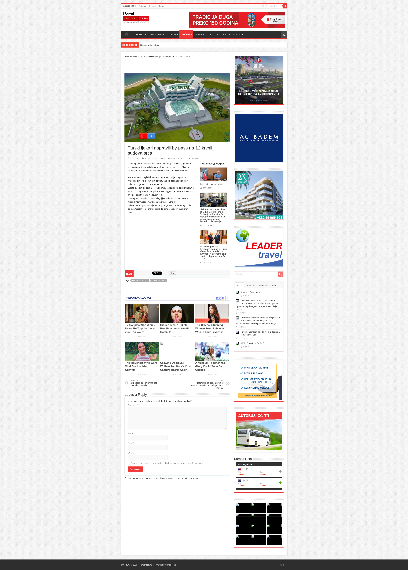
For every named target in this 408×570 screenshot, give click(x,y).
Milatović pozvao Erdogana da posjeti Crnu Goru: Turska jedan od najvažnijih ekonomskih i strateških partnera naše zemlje (213, 252)
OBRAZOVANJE (155, 35)
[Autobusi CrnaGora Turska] (259, 430)
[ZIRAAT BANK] (237, 19)
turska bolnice (159, 280)
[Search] (285, 6)
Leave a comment (178, 158)
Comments (263, 285)
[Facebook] (266, 6)
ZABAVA (198, 35)
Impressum (146, 565)
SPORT (225, 35)
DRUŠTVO (185, 35)
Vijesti (162, 158)
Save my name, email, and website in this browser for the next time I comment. (167, 463)
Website (131, 453)
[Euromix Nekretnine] (259, 195)
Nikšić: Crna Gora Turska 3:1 (253, 343)
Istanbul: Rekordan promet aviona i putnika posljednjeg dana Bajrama (207, 384)
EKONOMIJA (138, 35)
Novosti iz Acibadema (211, 184)
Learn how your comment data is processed (180, 478)
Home (126, 34)
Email (131, 443)
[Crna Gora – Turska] (136, 17)
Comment (133, 405)
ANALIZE (237, 35)
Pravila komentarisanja (166, 565)
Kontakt (162, 6)
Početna (142, 6)
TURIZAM (212, 35)
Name (131, 433)
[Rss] (263, 6)
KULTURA (172, 35)
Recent (240, 285)
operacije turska (140, 280)
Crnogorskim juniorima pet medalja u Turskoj (144, 383)
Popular (250, 285)
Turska (156, 158)
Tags (274, 285)
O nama (152, 6)
